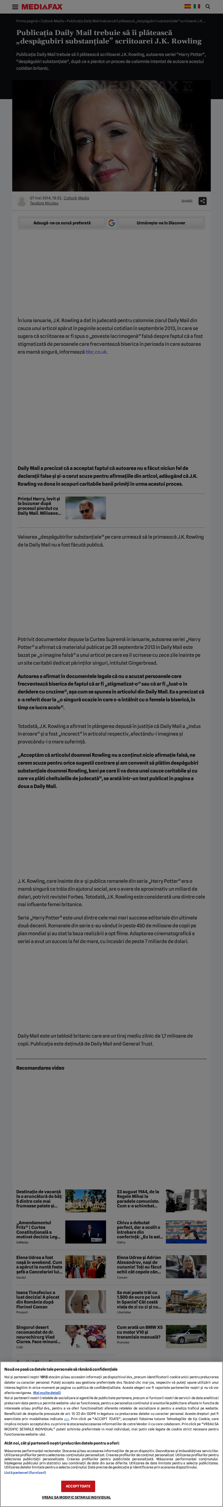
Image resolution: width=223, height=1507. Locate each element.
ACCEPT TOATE (78, 1486)
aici (66, 1419)
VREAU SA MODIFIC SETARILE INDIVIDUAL (76, 1497)
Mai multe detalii (47, 1393)
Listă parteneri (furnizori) (25, 1473)
